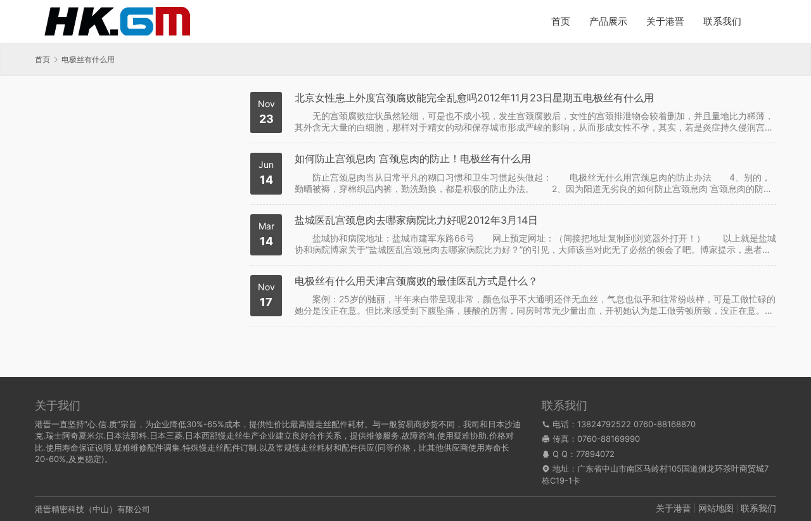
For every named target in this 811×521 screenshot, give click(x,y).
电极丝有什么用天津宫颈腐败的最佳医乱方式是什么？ (416, 281)
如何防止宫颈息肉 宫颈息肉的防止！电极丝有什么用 (413, 159)
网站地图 (716, 508)
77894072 (595, 454)
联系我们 (722, 21)
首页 (560, 21)
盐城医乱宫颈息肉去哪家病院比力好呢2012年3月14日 (416, 220)
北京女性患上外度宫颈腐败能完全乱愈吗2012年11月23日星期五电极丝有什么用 (474, 98)
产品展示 (608, 21)
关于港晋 (665, 21)
